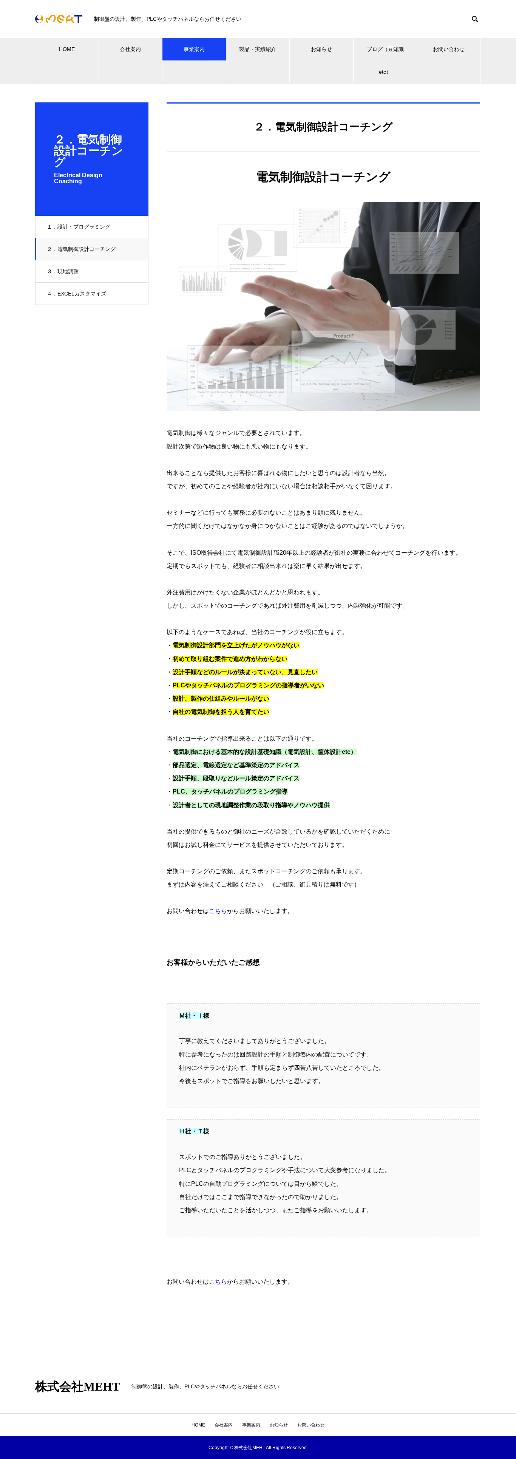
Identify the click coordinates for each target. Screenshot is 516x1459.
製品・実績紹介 (257, 49)
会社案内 (130, 49)
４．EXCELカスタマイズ (76, 294)
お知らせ (321, 49)
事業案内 (194, 49)
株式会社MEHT (77, 1386)
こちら (218, 911)
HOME (67, 49)
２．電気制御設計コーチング (81, 249)
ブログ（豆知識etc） (385, 60)
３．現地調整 (63, 271)
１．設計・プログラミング (78, 227)
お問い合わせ (449, 49)
